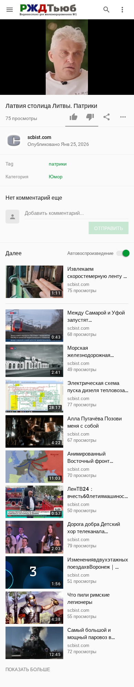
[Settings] (122, 10)
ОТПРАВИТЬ (108, 228)
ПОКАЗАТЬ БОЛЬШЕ (27, 669)
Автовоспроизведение (90, 253)
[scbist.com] (16, 140)
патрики (58, 164)
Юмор (56, 176)
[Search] (106, 10)
